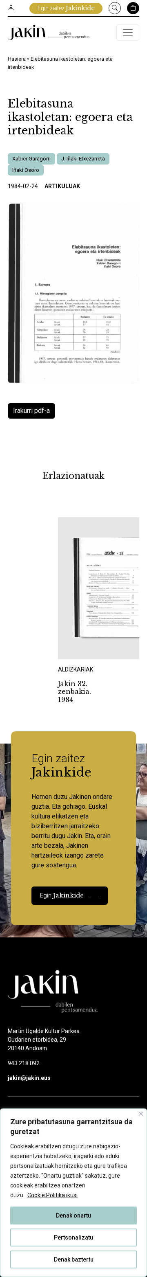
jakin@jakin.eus (29, 1078)
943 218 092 (24, 1063)
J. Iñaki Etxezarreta (83, 159)
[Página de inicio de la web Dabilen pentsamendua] (48, 32)
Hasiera (17, 59)
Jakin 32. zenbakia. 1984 (74, 691)
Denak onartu (73, 1215)
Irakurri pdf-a (31, 411)
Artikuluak (62, 186)
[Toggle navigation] (127, 32)
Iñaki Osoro (25, 170)
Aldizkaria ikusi (87, 648)
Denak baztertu (74, 1259)
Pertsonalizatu (73, 1237)
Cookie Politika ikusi (52, 1195)
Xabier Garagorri (31, 159)
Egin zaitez (66, 8)
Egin (62, 895)
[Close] (141, 1114)
